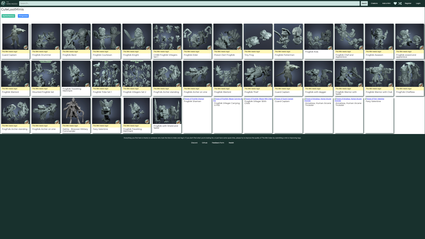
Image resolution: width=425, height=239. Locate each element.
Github (204, 143)
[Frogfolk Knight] (136, 49)
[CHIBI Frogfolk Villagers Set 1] (167, 49)
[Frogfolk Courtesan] (106, 49)
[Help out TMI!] (400, 3)
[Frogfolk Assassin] (379, 49)
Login (418, 3)
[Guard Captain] (15, 49)
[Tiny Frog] (258, 49)
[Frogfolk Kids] (318, 49)
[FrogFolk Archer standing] (167, 86)
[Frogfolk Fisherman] (288, 49)
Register (408, 3)
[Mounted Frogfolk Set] (45, 86)
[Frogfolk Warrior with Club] (379, 86)
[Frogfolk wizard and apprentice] (409, 49)
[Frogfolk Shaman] (193, 99)
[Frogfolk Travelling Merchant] (76, 86)
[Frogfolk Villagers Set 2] (136, 86)
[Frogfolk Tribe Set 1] (106, 86)
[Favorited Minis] (395, 3)
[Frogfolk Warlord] (15, 86)
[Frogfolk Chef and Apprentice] (349, 49)
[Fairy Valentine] (106, 123)
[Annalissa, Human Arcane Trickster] (318, 101)
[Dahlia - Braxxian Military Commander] (76, 123)
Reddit (231, 143)
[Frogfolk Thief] (258, 86)
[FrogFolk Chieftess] (409, 86)
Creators (374, 3)
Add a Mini (386, 3)
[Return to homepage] (3, 3)
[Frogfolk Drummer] (45, 49)
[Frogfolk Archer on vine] (197, 86)
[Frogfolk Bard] (76, 49)
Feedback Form (218, 143)
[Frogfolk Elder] (197, 49)
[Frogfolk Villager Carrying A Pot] (227, 101)
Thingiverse (23, 16)
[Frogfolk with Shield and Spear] (167, 123)
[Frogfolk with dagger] (318, 86)
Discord (194, 143)
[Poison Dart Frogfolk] (227, 49)
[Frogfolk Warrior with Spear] (349, 86)
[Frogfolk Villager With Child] (258, 99)
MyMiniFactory (8, 16)
